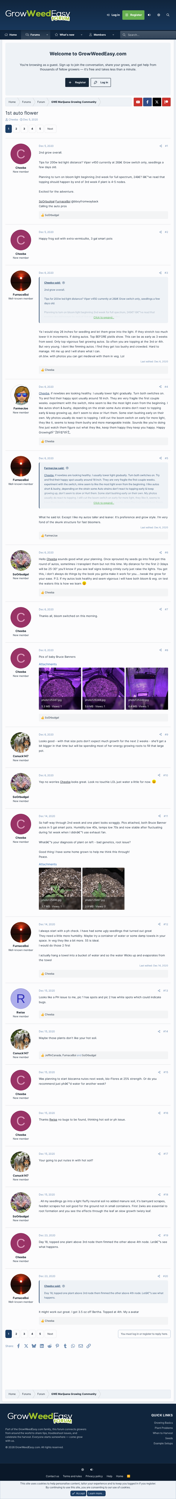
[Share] (161, 146)
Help (109, 1476)
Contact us (52, 1476)
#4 (166, 386)
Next (50, 128)
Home (13, 34)
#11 (166, 816)
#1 (166, 145)
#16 (166, 1113)
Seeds (169, 1438)
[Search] (168, 15)
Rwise (53, 1119)
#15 (166, 1072)
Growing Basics (163, 1422)
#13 (165, 990)
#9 (166, 734)
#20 (165, 1276)
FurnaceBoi (62, 201)
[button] (158, 15)
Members (100, 34)
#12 (166, 924)
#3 (166, 272)
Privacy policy (94, 1476)
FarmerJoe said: (54, 468)
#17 (166, 1153)
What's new (67, 34)
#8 (166, 650)
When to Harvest (163, 1433)
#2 (166, 232)
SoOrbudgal (47, 201)
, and (70, 1055)
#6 (166, 552)
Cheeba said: (52, 282)
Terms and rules (72, 1476)
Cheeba (13, 119)
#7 (166, 609)
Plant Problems (164, 1427)
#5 (166, 458)
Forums (35, 34)
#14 (165, 1031)
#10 (165, 775)
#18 (166, 1194)
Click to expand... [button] (104, 317)
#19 (166, 1235)
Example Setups (163, 1443)
